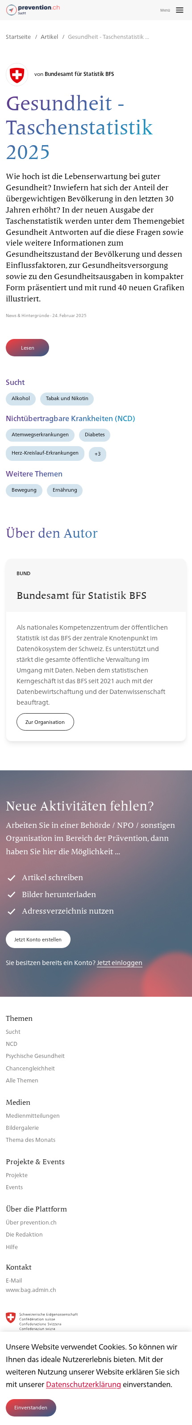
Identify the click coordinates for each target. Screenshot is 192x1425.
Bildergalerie (22, 1127)
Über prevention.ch (31, 1222)
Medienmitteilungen (33, 1115)
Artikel (50, 36)
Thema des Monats (30, 1139)
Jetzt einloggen (119, 962)
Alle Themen (22, 1080)
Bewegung (24, 489)
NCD (11, 1043)
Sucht (13, 1031)
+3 (98, 453)
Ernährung (65, 489)
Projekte (17, 1174)
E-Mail (14, 1280)
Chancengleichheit (30, 1068)
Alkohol (21, 398)
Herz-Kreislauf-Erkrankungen (45, 452)
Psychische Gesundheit (35, 1055)
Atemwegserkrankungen (40, 434)
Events (14, 1187)
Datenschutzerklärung (83, 1384)
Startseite (19, 36)
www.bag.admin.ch (31, 1289)
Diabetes (95, 434)
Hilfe (12, 1246)
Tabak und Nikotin (67, 398)
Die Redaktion (24, 1234)
